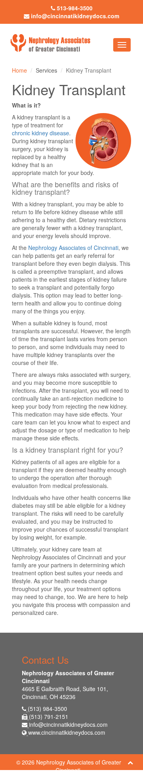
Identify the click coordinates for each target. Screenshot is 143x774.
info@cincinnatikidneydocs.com (68, 724)
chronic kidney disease (40, 133)
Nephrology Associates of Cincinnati (73, 248)
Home (19, 70)
